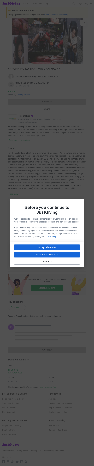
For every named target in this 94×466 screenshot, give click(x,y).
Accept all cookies (47, 247)
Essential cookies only (47, 254)
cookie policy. (51, 236)
